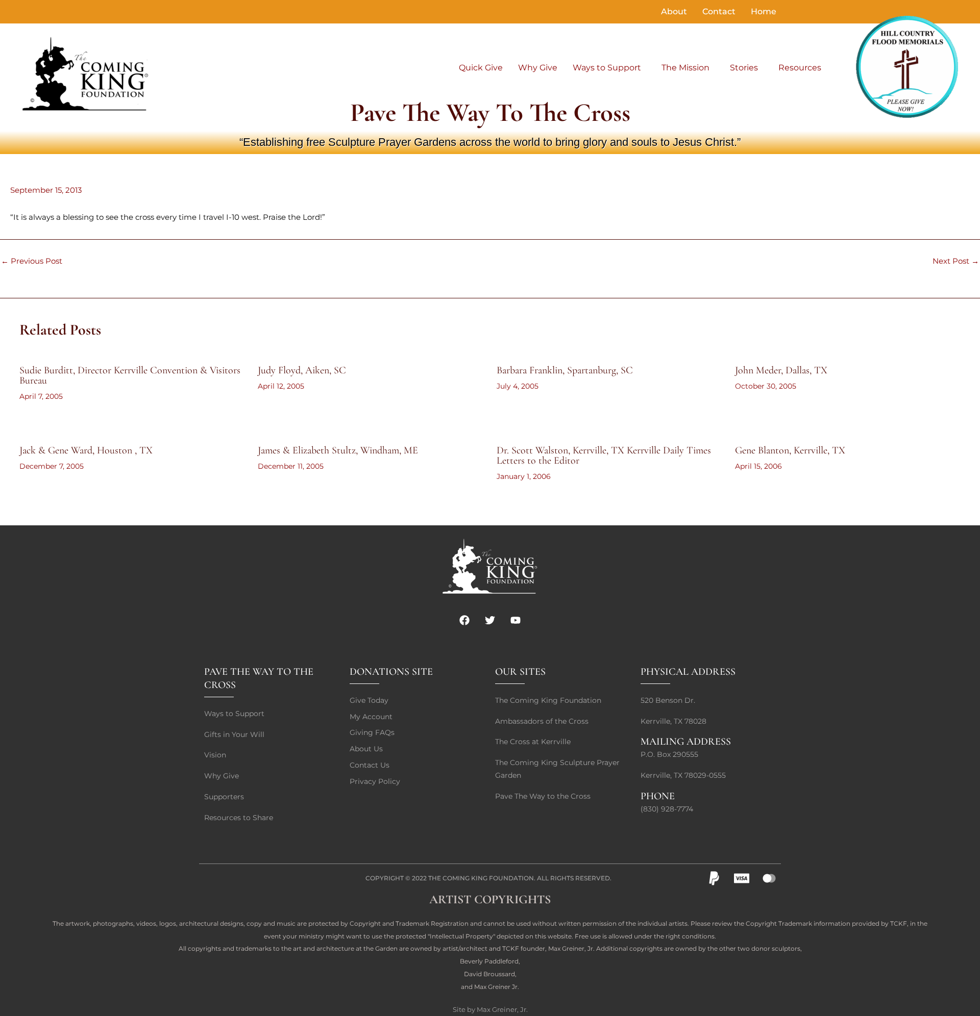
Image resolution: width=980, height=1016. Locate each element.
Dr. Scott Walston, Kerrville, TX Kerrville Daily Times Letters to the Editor (604, 455)
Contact (719, 11)
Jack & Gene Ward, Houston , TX (86, 450)
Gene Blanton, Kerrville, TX (790, 450)
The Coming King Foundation (481, 878)
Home (763, 11)
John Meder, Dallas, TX (781, 370)
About (674, 11)
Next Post (956, 261)
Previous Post (31, 261)
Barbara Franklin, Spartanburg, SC (565, 370)
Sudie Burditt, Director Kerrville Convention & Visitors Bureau (129, 375)
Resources (799, 67)
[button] (609, 68)
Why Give (537, 67)
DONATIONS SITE (391, 672)
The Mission (685, 67)
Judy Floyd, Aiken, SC (302, 370)
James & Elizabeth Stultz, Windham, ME (338, 450)
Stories (744, 67)
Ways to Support (607, 67)
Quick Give (481, 67)
